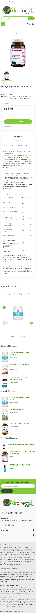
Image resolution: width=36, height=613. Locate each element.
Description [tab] (18, 136)
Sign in (26, 2)
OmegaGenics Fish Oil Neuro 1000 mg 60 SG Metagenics (22, 452)
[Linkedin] (13, 525)
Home (3, 30)
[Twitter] (5, 525)
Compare (8, 126)
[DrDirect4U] (18, 10)
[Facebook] (1, 90)
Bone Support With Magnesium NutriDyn (19, 365)
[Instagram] (9, 525)
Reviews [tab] (18, 141)
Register (21, 2)
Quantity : (6, 113)
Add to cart (19, 121)
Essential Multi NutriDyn (17, 409)
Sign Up (7, 491)
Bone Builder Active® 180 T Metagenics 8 (21, 444)
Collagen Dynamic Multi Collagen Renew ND (16, 294)
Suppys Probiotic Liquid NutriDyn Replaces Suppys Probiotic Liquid (20, 465)
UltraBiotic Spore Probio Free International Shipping (19, 378)
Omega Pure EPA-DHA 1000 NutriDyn (21, 423)
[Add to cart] (31, 323)
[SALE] (18, 312)
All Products (12, 30)
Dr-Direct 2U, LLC (6, 611)
